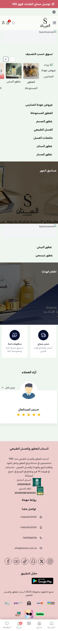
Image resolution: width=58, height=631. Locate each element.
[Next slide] (5, 59)
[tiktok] (24, 561)
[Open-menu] (54, 22)
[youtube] (16, 561)
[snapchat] (33, 561)
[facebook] (8, 561)
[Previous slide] (12, 59)
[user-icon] (3, 22)
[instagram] (50, 561)
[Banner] (29, 37)
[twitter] (41, 561)
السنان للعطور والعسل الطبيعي (18, 593)
